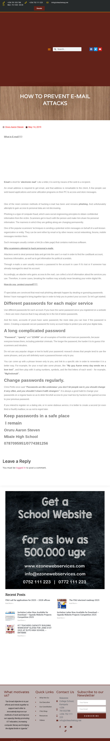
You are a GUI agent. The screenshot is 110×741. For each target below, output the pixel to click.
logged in (21, 467)
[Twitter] (96, 49)
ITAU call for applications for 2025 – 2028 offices (27, 600)
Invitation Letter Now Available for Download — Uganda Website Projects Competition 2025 (35, 614)
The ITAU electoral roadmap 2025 (84, 600)
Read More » (9, 603)
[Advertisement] (55, 159)
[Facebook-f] (60, 727)
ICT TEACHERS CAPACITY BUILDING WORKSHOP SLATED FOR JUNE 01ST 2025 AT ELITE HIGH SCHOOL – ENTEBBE (35, 629)
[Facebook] (91, 49)
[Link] (65, 731)
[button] (49, 49)
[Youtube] (100, 49)
